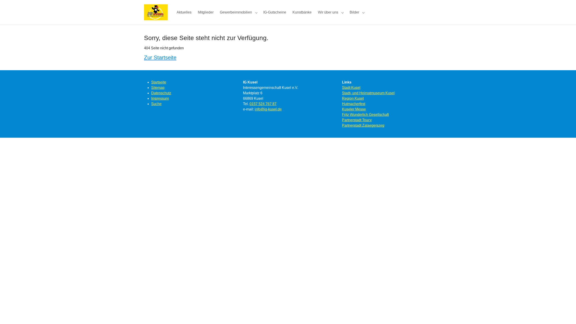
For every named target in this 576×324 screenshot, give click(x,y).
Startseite (158, 82)
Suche (156, 104)
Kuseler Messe (354, 109)
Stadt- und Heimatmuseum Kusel (368, 93)
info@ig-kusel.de (268, 109)
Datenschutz (161, 93)
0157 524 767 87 (263, 104)
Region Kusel (353, 98)
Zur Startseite (160, 57)
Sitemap (157, 88)
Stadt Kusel (351, 88)
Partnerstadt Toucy (357, 120)
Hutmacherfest (353, 104)
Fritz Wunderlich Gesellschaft (365, 115)
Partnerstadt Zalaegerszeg (363, 125)
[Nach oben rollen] (566, 314)
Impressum (160, 98)
